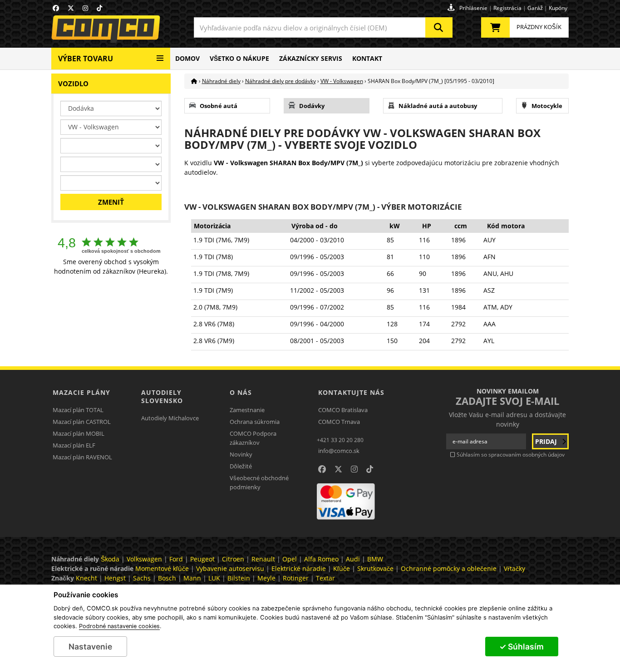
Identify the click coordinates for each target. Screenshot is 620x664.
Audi (353, 559)
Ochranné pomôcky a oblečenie (449, 568)
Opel (289, 559)
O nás (241, 392)
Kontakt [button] (367, 58)
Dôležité (241, 466)
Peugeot (202, 559)
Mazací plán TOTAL (78, 410)
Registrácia (507, 8)
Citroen (233, 559)
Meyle (266, 578)
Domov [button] (187, 58)
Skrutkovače (375, 568)
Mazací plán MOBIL (78, 433)
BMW (375, 559)
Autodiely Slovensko (162, 396)
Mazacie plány (81, 392)
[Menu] (160, 55)
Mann (192, 578)
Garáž (535, 8)
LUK (214, 578)
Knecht (86, 578)
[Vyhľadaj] (439, 27)
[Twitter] (70, 8)
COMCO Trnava (339, 422)
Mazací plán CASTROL (82, 422)
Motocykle (546, 106)
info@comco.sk (338, 451)
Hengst (115, 578)
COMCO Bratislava (343, 410)
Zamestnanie (247, 410)
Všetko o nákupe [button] (239, 58)
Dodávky (312, 106)
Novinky (241, 454)
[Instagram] (85, 8)
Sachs (142, 578)
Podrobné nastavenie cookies (119, 626)
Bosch (167, 578)
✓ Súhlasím (521, 646)
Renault (263, 559)
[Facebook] (55, 8)
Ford (176, 559)
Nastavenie (90, 646)
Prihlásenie (473, 8)
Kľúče (341, 568)
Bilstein (238, 578)
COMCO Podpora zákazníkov (253, 438)
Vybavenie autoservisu (230, 568)
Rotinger (296, 578)
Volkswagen (144, 559)
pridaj (547, 441)
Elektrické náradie (298, 568)
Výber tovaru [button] (85, 59)
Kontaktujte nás (351, 392)
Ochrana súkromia (255, 422)
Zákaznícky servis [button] (310, 58)
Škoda (110, 559)
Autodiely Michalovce (170, 418)
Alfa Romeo (321, 559)
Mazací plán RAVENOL (82, 457)
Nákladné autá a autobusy (438, 106)
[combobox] (323, 27)
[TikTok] (99, 8)
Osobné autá (218, 106)
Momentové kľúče (162, 568)
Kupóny (558, 8)
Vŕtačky (514, 568)
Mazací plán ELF (74, 445)
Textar (325, 578)
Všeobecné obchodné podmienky (259, 482)
